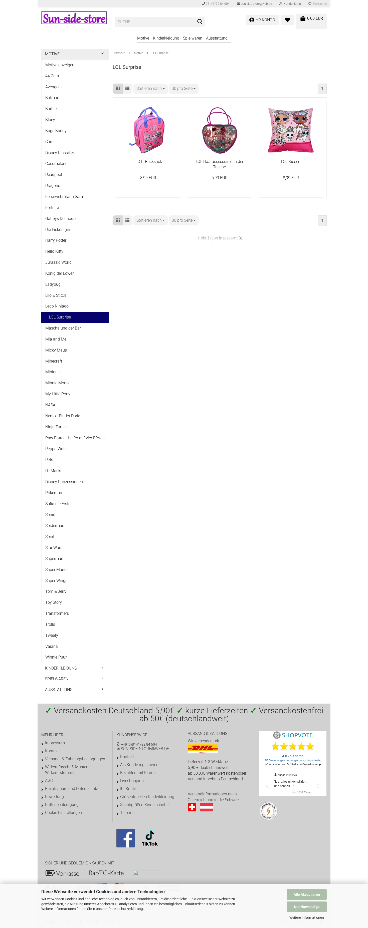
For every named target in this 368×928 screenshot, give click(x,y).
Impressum (55, 743)
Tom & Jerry (56, 591)
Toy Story (53, 602)
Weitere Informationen (306, 917)
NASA (50, 405)
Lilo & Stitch (55, 295)
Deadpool (53, 174)
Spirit (49, 536)
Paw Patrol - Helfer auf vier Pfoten (75, 438)
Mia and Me (55, 339)
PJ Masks (53, 470)
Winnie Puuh (56, 657)
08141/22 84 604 (217, 4)
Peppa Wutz (56, 448)
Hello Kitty (54, 251)
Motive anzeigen (59, 65)
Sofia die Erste (57, 503)
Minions (52, 372)
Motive (143, 38)
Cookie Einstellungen (63, 812)
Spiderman (54, 525)
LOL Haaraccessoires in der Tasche (219, 164)
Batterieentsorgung (62, 804)
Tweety (51, 635)
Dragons (52, 185)
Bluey (50, 119)
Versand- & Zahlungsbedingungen (75, 759)
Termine (127, 812)
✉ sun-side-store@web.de (142, 748)
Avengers (53, 87)
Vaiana (51, 646)
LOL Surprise (60, 317)
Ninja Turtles (56, 427)
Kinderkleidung (166, 38)
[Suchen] (200, 22)
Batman (52, 97)
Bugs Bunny (56, 130)
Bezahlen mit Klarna (138, 772)
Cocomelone (56, 163)
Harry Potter (55, 240)
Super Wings (56, 580)
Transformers (57, 613)
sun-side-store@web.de (256, 4)
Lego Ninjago (57, 306)
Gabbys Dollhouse (61, 218)
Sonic (50, 514)
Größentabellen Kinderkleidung (147, 796)
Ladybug (53, 284)
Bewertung (54, 796)
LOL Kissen (290, 161)
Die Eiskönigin (57, 229)
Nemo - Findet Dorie (62, 416)
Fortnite (52, 207)
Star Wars (53, 547)
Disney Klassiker (59, 152)
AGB (49, 780)
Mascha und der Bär (63, 328)
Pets (49, 459)
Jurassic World (58, 262)
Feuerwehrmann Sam (64, 196)
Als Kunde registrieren (139, 764)
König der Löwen (60, 273)
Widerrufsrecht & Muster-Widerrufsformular (67, 770)
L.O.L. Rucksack (148, 161)
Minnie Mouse (57, 383)
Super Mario (56, 569)
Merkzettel (319, 4)
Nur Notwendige (307, 907)
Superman (54, 558)
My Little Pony (57, 394)
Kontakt (52, 751)
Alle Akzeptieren (307, 894)
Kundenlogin (291, 4)
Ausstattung (217, 38)
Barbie (51, 108)
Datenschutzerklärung (125, 909)
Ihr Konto (128, 788)
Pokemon (53, 492)
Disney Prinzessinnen (64, 481)
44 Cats (52, 76)
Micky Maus (56, 350)
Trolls (50, 624)
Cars (49, 141)
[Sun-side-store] (74, 20)
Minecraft (53, 361)
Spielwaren (192, 38)
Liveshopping (132, 780)
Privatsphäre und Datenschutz (71, 788)
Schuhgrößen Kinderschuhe (144, 804)
